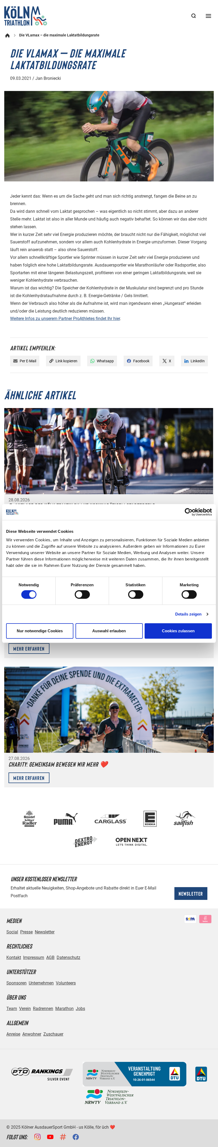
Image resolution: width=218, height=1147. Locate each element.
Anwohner (31, 1034)
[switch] (82, 594)
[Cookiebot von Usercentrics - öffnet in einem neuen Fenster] (188, 512)
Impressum (33, 957)
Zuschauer (53, 1034)
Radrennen (43, 1008)
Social (12, 931)
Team (11, 1008)
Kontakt (13, 957)
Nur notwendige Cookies (40, 631)
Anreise (13, 1034)
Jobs (80, 1008)
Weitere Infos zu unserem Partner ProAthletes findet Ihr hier (65, 318)
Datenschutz (68, 957)
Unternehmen (41, 983)
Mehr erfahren (29, 648)
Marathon (64, 1008)
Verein (25, 1008)
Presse (26, 931)
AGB (50, 957)
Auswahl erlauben (109, 631)
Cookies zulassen (178, 631)
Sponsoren (16, 983)
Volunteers (66, 983)
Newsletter (191, 893)
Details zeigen (188, 614)
